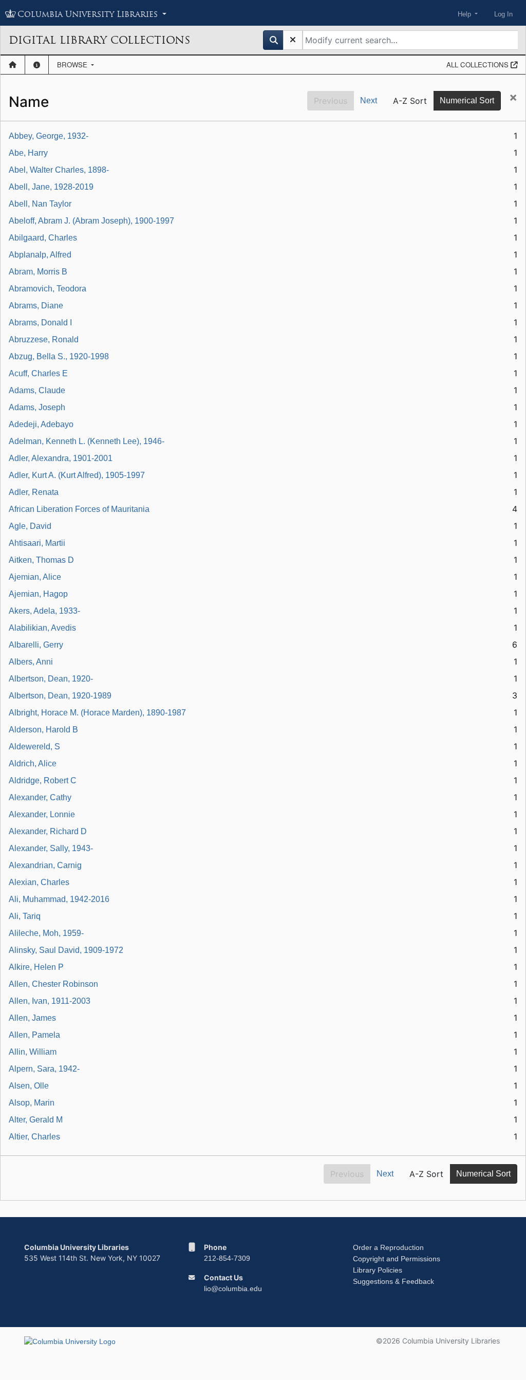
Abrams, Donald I (40, 322)
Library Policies (377, 1270)
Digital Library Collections (99, 40)
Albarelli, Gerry (36, 644)
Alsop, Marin (31, 1102)
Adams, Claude (37, 390)
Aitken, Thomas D (41, 560)
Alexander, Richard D (48, 831)
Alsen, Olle (29, 1085)
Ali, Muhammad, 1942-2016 (59, 899)
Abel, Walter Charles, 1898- (59, 169)
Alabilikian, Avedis (42, 627)
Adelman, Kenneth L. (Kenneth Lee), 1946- (86, 441)
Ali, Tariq (25, 916)
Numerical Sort (467, 100)
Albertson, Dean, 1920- (51, 678)
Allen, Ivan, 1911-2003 (49, 1001)
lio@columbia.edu (233, 1288)
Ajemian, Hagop (38, 594)
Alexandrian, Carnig (45, 865)
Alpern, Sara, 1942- (44, 1068)
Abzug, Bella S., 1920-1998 (59, 356)
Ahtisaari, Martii (37, 543)
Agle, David (30, 526)
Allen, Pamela (34, 1035)
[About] (36, 65)
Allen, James (32, 1018)
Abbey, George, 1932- (48, 136)
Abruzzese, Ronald (44, 339)
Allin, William (33, 1051)
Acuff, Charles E (38, 373)
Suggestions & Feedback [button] (393, 1281)
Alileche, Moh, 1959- (46, 933)
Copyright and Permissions (396, 1259)
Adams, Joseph (37, 407)
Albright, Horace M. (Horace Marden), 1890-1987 (97, 712)
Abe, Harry (28, 153)
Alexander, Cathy (40, 797)
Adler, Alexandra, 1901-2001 (60, 458)
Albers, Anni (31, 661)
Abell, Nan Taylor (40, 203)
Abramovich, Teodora (47, 288)
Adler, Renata (34, 492)
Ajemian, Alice (35, 577)
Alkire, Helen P (36, 967)
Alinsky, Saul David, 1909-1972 (66, 950)
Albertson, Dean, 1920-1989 (60, 695)
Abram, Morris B (38, 271)
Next (368, 100)
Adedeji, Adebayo (41, 424)
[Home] (13, 65)
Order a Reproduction (388, 1247)
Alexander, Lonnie (42, 814)
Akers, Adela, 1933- (44, 610)
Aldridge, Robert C (43, 780)
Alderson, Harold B (43, 729)
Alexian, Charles (39, 882)
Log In (503, 14)
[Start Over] (293, 40)
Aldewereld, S (34, 746)
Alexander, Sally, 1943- (51, 848)
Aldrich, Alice (33, 763)
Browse (73, 64)
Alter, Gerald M (36, 1119)
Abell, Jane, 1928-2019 (51, 186)
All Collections (478, 64)
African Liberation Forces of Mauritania (79, 509)
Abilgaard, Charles (43, 237)
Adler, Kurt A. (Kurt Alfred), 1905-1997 (77, 475)
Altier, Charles (34, 1136)
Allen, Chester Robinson (53, 984)
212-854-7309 (227, 1258)
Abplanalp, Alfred (40, 254)
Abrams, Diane (36, 305)
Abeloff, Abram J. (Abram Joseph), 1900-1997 (91, 220)
